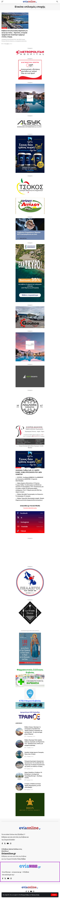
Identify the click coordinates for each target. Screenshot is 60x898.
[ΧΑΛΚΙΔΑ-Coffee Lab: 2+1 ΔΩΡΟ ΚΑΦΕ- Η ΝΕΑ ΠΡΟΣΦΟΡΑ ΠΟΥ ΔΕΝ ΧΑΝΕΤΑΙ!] (30, 459)
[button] (54, 895)
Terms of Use (35, 894)
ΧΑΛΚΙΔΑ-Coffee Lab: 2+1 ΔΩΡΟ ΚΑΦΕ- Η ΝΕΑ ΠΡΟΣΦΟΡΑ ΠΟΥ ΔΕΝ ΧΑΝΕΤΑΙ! (29, 472)
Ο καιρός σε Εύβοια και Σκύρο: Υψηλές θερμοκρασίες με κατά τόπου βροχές (33, 785)
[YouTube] (8, 843)
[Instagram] (30, 522)
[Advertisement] (30, 552)
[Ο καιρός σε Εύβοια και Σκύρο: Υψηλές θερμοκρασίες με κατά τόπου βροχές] (19, 787)
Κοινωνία (4, 28)
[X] (30, 518)
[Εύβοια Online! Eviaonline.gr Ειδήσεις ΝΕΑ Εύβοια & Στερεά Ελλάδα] (30, 1)
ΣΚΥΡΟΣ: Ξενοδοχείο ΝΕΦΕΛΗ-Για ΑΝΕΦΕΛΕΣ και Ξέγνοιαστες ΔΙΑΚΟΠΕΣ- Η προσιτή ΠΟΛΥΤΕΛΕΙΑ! (29, 479)
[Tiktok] (30, 531)
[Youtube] (30, 527)
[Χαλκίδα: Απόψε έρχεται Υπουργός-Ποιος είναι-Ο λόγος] (19, 754)
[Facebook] (30, 513)
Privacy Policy (25, 894)
